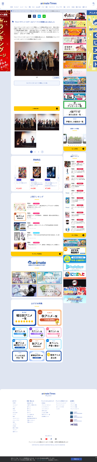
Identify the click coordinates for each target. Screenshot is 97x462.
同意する (76, 459)
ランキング (15, 405)
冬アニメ (29, 412)
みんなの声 (15, 412)
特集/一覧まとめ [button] (30, 401)
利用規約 (43, 403)
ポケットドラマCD (60, 406)
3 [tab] (72, 145)
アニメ (14, 406)
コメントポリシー (45, 408)
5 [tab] (76, 145)
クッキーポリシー (45, 406)
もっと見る (75, 148)
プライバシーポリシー (46, 405)
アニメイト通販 (74, 405)
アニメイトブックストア (61, 403)
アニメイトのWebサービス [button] (62, 401)
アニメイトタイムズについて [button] (47, 401)
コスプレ (14, 424)
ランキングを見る (37, 253)
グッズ (14, 414)
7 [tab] (80, 145)
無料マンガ (15, 431)
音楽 (14, 422)
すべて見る (75, 235)
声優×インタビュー (31, 420)
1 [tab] (68, 145)
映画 (14, 416)
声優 (14, 408)
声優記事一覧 (30, 416)
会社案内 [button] (72, 401)
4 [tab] (74, 145)
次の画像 (55, 77)
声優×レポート (30, 422)
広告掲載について (45, 416)
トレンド (14, 429)
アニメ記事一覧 (30, 414)
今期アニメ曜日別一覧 (31, 405)
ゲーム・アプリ (16, 420)
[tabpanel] (75, 139)
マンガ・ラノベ (16, 418)
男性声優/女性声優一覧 (32, 418)
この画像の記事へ (35, 108)
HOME (14, 403)
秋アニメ (29, 410)
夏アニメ (29, 408)
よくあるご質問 (45, 412)
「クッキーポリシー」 (42, 460)
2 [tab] (70, 145)
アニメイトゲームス (60, 405)
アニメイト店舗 (74, 406)
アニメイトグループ (75, 408)
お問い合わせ (44, 410)
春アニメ (29, 406)
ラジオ (14, 410)
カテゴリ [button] (14, 401)
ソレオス (58, 408)
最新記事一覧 (30, 403)
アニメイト (73, 403)
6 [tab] (78, 145)
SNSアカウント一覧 (46, 414)
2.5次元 (14, 426)
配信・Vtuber (15, 427)
